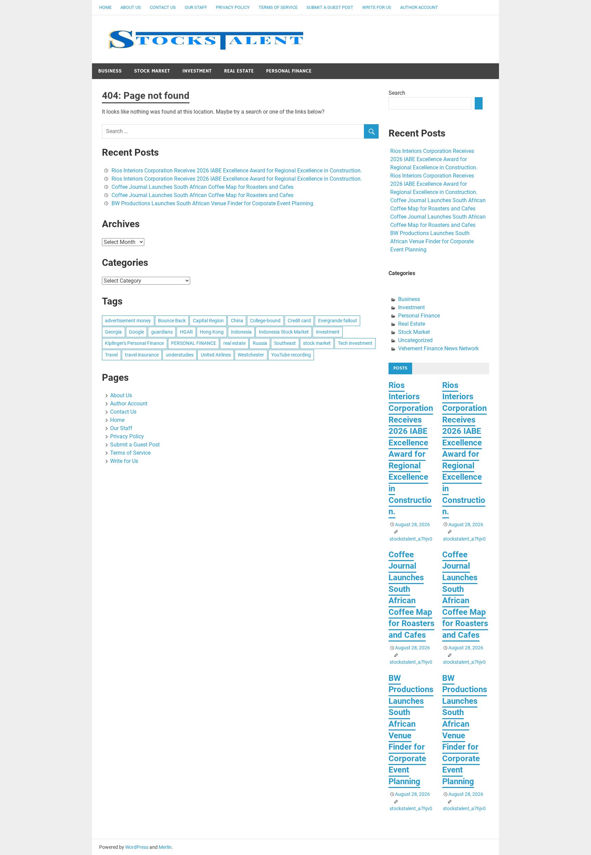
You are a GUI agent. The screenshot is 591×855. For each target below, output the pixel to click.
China (237, 320)
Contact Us (163, 7)
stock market (317, 343)
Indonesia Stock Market (284, 332)
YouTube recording (291, 355)
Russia (260, 343)
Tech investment (355, 343)
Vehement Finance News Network (438, 348)
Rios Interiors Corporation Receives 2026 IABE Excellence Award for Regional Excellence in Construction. (236, 170)
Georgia (113, 332)
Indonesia (241, 332)
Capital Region (208, 320)
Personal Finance (289, 71)
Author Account (419, 7)
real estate (234, 343)
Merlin (165, 847)
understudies (180, 355)
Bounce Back (172, 320)
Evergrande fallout (337, 320)
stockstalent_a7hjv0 (411, 539)
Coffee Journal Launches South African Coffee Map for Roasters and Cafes (202, 187)
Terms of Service (278, 7)
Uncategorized (415, 340)
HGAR (186, 332)
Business (110, 71)
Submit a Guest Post (329, 7)
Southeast (285, 343)
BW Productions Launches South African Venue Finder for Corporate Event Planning (212, 203)
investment (328, 332)
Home (105, 7)
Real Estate (239, 71)
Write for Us (376, 7)
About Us (130, 7)
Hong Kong (212, 332)
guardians (162, 332)
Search (397, 93)
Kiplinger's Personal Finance (134, 343)
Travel (111, 355)
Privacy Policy (233, 7)
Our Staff (196, 7)
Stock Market (152, 71)
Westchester (251, 355)
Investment (197, 71)
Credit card (299, 320)
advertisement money (128, 320)
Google (136, 332)
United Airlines (216, 355)
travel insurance (142, 355)
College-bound (265, 320)
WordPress (136, 847)
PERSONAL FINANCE (193, 343)
